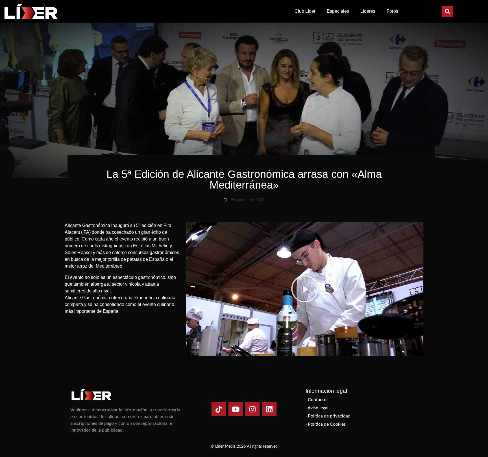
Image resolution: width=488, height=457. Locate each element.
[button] (447, 11)
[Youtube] (235, 409)
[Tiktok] (219, 409)
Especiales (338, 11)
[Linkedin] (269, 409)
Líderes (367, 11)
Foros (392, 11)
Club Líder (305, 11)
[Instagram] (252, 409)
